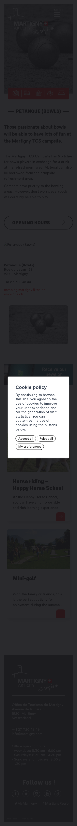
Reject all (46, 438)
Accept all (25, 438)
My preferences (29, 446)
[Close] (65, 372)
